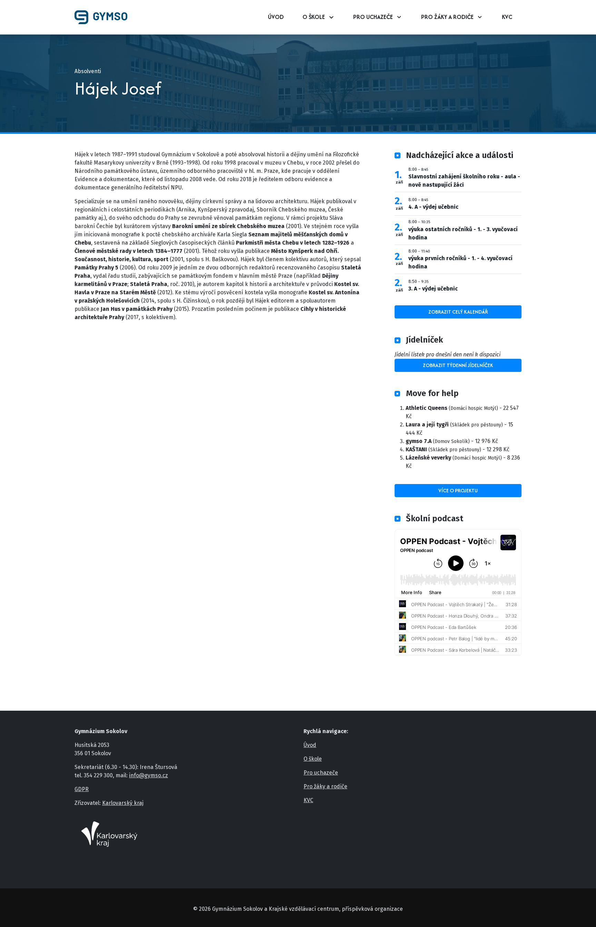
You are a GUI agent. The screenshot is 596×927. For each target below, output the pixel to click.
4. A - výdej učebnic (433, 207)
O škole (313, 17)
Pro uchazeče (373, 17)
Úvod (276, 17)
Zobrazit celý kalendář (458, 311)
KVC (507, 17)
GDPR (81, 789)
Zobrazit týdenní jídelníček (458, 365)
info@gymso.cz (148, 775)
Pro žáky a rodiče (447, 17)
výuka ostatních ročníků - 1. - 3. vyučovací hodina (463, 233)
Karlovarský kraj (122, 803)
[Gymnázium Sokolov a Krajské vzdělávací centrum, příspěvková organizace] (103, 17)
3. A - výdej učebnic (433, 288)
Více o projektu (458, 490)
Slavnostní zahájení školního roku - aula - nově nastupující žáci (464, 180)
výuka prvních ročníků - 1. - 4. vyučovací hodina (460, 262)
